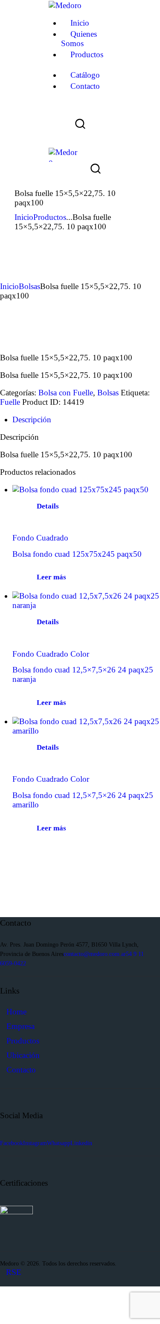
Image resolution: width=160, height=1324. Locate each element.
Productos (49, 217)
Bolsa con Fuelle (65, 392)
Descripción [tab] (31, 419)
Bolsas (29, 286)
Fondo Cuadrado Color (50, 653)
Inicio (24, 217)
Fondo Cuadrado (40, 537)
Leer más (51, 577)
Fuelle (10, 401)
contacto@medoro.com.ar (95, 954)
